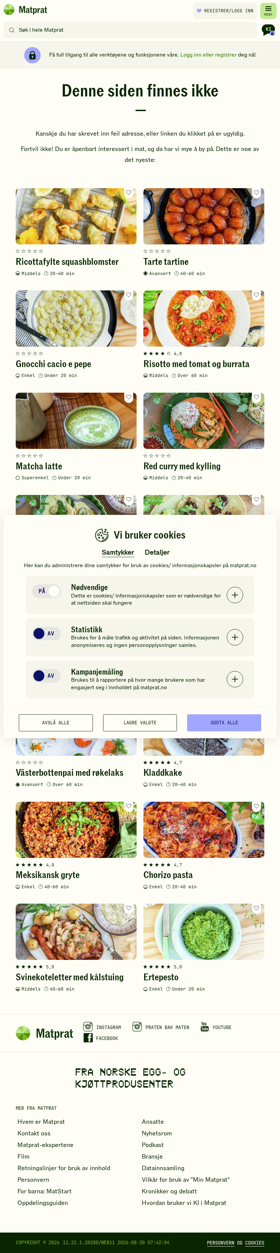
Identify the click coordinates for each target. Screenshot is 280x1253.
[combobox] (131, 30)
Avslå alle (55, 723)
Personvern (220, 1243)
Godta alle (224, 723)
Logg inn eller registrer (208, 55)
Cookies (254, 1243)
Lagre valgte (140, 723)
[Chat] (268, 30)
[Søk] (11, 30)
